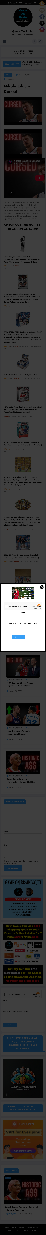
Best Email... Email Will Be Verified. (23, 623)
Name (23, 612)
